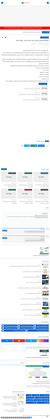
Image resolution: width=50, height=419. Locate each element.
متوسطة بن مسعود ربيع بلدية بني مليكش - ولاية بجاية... (42, 202)
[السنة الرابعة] (23, 417)
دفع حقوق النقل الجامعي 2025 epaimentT (33, 282)
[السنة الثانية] (27, 417)
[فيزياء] (13, 417)
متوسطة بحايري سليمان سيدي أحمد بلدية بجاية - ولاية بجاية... (29, 94)
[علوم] (11, 417)
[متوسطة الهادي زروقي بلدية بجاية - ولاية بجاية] (44, 99)
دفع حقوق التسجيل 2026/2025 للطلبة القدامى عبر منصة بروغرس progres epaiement (25, 266)
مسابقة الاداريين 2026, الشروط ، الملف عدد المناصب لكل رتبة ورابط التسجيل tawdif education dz (9, 405)
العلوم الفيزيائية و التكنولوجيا (43, 397)
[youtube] (19, 340)
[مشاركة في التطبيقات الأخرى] (21, 146)
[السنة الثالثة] (25, 417)
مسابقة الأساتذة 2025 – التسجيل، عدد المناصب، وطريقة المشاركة (10, 411)
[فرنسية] (15, 417)
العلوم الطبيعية (46, 400)
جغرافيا (34, 402)
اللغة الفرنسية (30, 400)
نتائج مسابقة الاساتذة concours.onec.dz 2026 (31, 415)
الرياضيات (37, 395)
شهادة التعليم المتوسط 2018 (25, 325)
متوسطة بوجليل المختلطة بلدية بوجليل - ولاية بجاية (42, 186)
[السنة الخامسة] (21, 417)
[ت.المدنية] (5, 417)
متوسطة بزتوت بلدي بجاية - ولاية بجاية (32, 89)
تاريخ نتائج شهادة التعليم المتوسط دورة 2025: (33, 293)
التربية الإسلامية (46, 395)
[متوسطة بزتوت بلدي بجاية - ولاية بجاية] (44, 88)
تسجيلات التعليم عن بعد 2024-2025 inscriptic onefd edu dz (30, 304)
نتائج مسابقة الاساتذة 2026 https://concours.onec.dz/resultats (41, 383)
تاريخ (30, 395)
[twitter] (31, 340)
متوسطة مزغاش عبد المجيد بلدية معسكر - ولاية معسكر (31, 299)
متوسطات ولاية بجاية (44, 37)
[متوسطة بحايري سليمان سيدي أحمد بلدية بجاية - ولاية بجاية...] (44, 93)
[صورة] (45, 266)
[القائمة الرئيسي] (48, 3)
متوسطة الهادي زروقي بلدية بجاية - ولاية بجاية (31, 99)
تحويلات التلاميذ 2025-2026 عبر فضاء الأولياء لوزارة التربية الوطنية (29, 288)
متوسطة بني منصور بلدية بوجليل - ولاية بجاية (25, 186)
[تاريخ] (2, 417)
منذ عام (39, 264)
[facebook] (7, 340)
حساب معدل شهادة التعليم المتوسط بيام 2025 (32, 32)
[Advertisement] (25, 15)
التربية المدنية (31, 397)
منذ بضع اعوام (37, 86)
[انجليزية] (17, 417)
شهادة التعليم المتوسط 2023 (9, 328)
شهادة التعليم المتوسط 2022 (25, 328)
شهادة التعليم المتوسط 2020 (41, 328)
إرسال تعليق (44, 213)
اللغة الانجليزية (37, 400)
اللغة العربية (46, 402)
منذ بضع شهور (38, 275)
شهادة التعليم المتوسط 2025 (13, 330)
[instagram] (43, 340)
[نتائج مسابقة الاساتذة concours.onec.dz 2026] (25, 3)
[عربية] (19, 417)
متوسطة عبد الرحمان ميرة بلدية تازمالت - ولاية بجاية (26, 202)
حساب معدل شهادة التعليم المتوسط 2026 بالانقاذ (32, 277)
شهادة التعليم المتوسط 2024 (37, 330)
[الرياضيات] (9, 417)
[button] (41, 146)
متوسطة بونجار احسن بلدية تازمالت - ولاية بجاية (9, 202)
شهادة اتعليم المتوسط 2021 (41, 325)
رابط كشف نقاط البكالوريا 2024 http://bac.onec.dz (32, 315)
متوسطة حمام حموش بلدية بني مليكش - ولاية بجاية (9, 186)
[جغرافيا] (4, 417)
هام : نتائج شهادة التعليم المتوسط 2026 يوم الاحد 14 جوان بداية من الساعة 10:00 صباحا (27, 28)
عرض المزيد (4, 169)
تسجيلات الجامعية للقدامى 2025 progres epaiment (32, 271)
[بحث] (2, 3)
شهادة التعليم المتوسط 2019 (9, 325)
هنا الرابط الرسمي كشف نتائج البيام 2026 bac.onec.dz (31, 309)
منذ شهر (39, 308)
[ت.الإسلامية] (7, 417)
